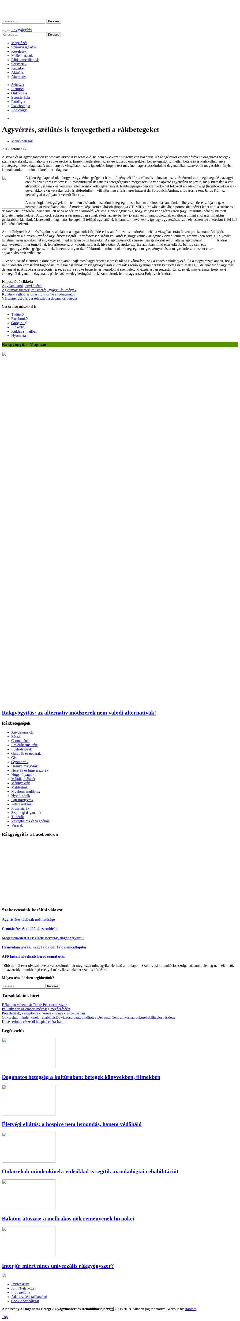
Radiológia (19, 110)
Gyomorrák (19, 762)
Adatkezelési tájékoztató (29, 1297)
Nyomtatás (19, 336)
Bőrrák (16, 736)
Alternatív (18, 77)
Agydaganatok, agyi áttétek (22, 286)
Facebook (18, 319)
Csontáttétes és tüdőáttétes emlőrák (30, 929)
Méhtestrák (19, 787)
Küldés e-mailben (24, 331)
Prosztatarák (20, 808)
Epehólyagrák (21, 749)
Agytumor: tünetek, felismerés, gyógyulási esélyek (39, 290)
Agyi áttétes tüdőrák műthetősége (28, 919)
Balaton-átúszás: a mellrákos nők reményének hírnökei (68, 1219)
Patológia (18, 102)
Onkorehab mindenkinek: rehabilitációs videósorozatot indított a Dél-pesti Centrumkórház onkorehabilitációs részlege (88, 1017)
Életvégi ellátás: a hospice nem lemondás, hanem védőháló (72, 1124)
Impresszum (20, 1284)
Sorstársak (18, 64)
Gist (14, 758)
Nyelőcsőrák (20, 796)
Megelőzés (19, 43)
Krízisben (18, 68)
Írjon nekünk (20, 1292)
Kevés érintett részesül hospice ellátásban (32, 1022)
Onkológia (19, 93)
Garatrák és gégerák (26, 753)
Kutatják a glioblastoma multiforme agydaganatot (38, 294)
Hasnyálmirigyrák (24, 766)
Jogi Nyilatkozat (23, 1288)
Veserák (17, 825)
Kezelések (18, 51)
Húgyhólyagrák (22, 775)
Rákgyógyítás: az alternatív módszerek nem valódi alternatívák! (79, 713)
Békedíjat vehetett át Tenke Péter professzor (34, 1005)
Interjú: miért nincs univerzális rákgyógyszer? (58, 1266)
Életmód (17, 89)
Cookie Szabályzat (25, 1301)
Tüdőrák (17, 817)
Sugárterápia (20, 97)
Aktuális (17, 72)
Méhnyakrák (20, 783)
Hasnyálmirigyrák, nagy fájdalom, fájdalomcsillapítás (44, 947)
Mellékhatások (22, 56)
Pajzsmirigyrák (22, 800)
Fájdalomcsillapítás (25, 60)
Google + (18, 323)
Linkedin (18, 327)
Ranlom (190, 1309)
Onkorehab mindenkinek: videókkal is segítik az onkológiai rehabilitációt (90, 1171)
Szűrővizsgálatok (24, 47)
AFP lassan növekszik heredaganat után (33, 956)
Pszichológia (20, 106)
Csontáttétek (20, 741)
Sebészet (17, 85)
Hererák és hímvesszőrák (29, 770)
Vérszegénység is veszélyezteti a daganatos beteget (39, 298)
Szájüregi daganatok (26, 813)
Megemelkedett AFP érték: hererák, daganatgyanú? (43, 938)
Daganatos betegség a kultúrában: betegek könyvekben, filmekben (81, 1077)
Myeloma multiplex (25, 791)
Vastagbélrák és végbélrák (30, 821)
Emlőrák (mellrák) (24, 745)
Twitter (16, 314)
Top (5, 1317)
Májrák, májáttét (23, 779)
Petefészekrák (21, 804)
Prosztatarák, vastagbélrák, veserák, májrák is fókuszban (43, 1013)
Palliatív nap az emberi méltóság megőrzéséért (36, 1009)
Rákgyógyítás (120, 9)
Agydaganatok (22, 732)
